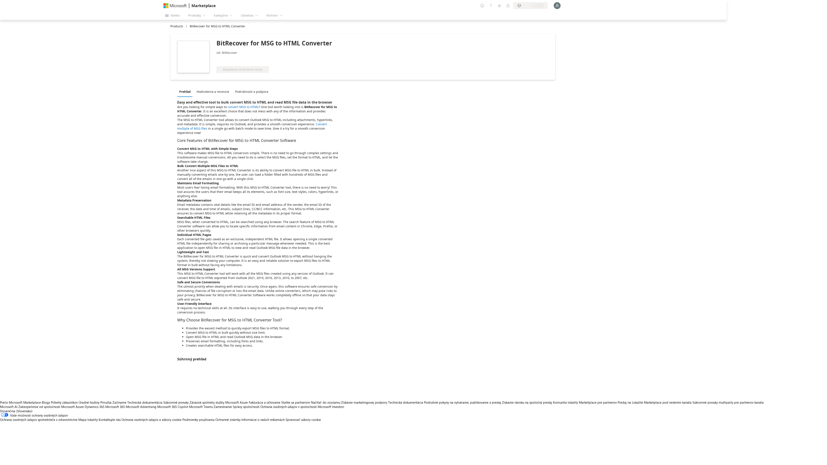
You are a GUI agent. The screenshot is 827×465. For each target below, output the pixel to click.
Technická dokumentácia (144, 402)
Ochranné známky (228, 419)
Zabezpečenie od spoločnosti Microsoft (46, 407)
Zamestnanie (223, 407)
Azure (80, 407)
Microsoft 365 (115, 407)
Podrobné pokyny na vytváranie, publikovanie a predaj (462, 402)
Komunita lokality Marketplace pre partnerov (585, 402)
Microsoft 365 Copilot (172, 407)
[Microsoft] (175, 5)
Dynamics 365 (94, 407)
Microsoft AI (8, 407)
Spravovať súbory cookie (303, 419)
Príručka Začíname (113, 402)
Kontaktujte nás (110, 419)
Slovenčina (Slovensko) (16, 411)
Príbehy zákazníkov (64, 402)
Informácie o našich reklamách (263, 419)
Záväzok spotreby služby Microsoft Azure (219, 402)
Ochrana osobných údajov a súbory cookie (151, 419)
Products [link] (176, 26)
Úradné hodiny (89, 402)
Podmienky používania (198, 419)
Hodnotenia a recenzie (213, 92)
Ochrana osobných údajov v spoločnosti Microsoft (295, 407)
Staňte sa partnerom (295, 402)
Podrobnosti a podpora (251, 92)
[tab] (186, 91)
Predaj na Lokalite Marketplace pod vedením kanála (655, 402)
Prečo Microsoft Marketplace (20, 402)
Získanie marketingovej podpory (364, 402)
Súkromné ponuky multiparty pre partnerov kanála (728, 402)
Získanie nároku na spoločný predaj (527, 402)
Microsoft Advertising (141, 407)
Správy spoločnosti (246, 407)
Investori (338, 407)
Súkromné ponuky (176, 402)
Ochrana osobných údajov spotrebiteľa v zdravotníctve (39, 419)
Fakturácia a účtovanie (264, 402)
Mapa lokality (88, 419)
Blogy (46, 402)
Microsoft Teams (201, 407)
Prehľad (185, 92)
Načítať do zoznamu (325, 402)
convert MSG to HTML (243, 107)
